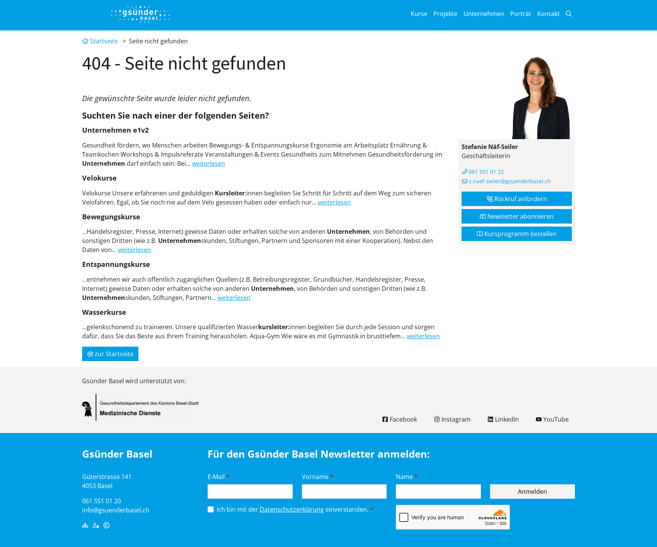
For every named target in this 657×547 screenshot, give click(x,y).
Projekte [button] (445, 14)
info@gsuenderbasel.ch (115, 510)
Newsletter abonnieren (520, 216)
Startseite (104, 41)
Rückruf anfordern (520, 199)
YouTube (555, 419)
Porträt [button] (520, 14)
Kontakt (548, 14)
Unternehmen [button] (483, 14)
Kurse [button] (419, 14)
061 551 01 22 (485, 171)
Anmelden (532, 491)
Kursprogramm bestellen (520, 234)
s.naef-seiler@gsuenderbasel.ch (509, 181)
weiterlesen (208, 163)
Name (407, 476)
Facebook (402, 419)
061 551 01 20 (101, 501)
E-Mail (219, 476)
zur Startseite (113, 354)
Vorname (317, 476)
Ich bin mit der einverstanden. (295, 509)
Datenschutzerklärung (292, 509)
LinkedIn (506, 419)
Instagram (455, 419)
